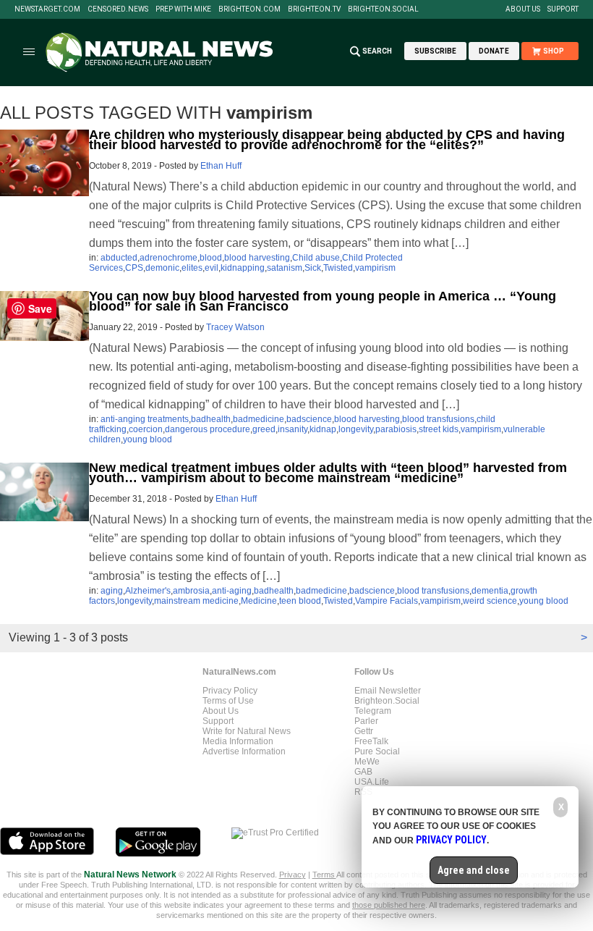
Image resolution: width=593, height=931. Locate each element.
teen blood (300, 601)
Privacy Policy (229, 691)
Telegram (372, 711)
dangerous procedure (207, 429)
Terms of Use (228, 701)
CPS (134, 268)
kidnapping (243, 268)
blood (211, 258)
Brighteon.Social (383, 9)
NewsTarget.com (47, 9)
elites (192, 268)
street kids (438, 429)
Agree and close (474, 870)
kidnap (323, 429)
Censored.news (118, 9)
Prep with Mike (183, 9)
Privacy (292, 874)
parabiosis (396, 429)
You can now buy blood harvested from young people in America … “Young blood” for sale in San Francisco (322, 301)
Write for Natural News (246, 731)
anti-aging (232, 591)
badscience (309, 419)
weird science (490, 601)
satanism (284, 268)
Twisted (338, 268)
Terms (324, 874)
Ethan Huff (221, 166)
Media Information (237, 741)
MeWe (367, 762)
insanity (292, 429)
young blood (147, 439)
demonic (162, 268)
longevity (355, 429)
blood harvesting (257, 258)
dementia (490, 591)
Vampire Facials (386, 601)
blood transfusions (438, 419)
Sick (312, 268)
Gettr (363, 731)
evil (211, 268)
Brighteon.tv (314, 9)
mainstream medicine (196, 601)
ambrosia (191, 591)
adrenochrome (168, 258)
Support (563, 9)
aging (112, 591)
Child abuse (316, 258)
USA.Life (371, 782)
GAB (363, 772)
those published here (388, 905)
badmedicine (258, 419)
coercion (146, 429)
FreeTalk (371, 741)
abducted (119, 258)
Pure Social (377, 751)
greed (264, 429)
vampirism (375, 268)
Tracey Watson (235, 327)
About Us (522, 9)
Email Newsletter (387, 691)
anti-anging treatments (145, 419)
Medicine (259, 601)
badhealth (211, 419)
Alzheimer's (148, 591)
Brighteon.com (249, 9)
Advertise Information (244, 751)
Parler (366, 721)
